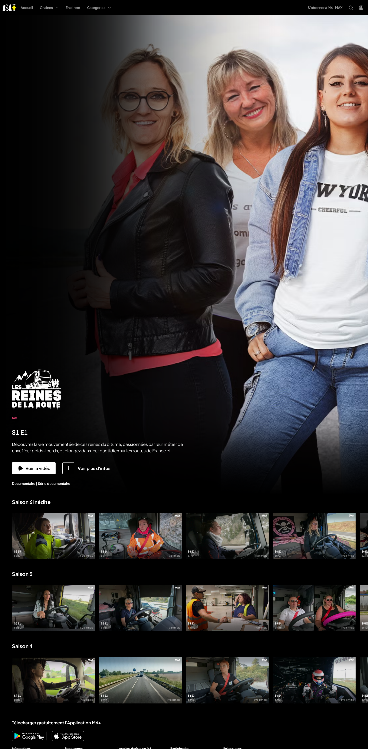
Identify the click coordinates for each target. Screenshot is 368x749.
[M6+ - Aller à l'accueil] (9, 7)
